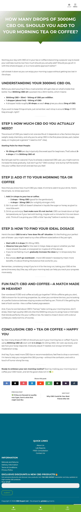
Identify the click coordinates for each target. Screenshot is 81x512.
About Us (40, 445)
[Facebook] (6, 383)
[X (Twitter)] (15, 383)
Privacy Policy (7, 470)
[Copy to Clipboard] (74, 383)
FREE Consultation (40, 451)
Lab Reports (40, 448)
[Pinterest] (23, 383)
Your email (6, 482)
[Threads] (57, 383)
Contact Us (40, 453)
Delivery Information (10, 465)
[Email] (65, 383)
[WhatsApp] (48, 383)
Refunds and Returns (10, 462)
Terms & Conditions (9, 467)
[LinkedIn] (32, 383)
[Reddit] (40, 383)
